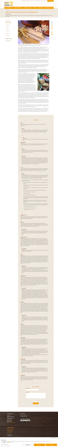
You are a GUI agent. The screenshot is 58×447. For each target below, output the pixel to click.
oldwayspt (25, 420)
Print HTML (52, 32)
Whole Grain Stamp (18, 7)
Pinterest (26, 416)
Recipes (35, 7)
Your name (28, 388)
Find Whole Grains (27, 7)
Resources (41, 7)
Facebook (52, 26)
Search (52, 8)
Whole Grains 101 (9, 7)
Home (6, 10)
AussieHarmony (23, 142)
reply (21, 126)
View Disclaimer (9, 432)
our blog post (43, 110)
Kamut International (31, 109)
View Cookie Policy (9, 430)
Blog (8, 10)
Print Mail (52, 34)
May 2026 (7, 31)
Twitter (52, 28)
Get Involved (47, 7)
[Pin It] (52, 30)
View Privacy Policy (10, 429)
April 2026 (7, 33)
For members (50, 0)
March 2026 (7, 35)
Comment (27, 392)
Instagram (24, 416)
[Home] (9, 3)
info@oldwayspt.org (12, 422)
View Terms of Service (10, 431)
